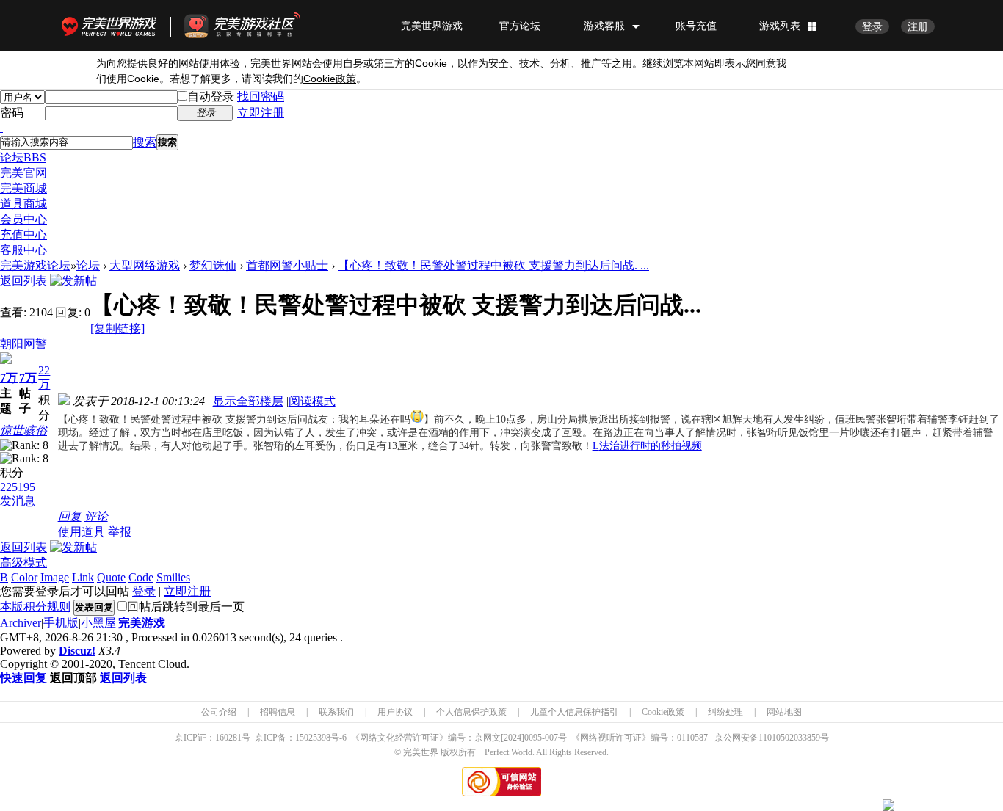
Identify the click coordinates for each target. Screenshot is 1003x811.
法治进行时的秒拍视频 (647, 445)
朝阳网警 (23, 344)
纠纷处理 (725, 712)
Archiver (20, 623)
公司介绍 (218, 712)
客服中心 (23, 250)
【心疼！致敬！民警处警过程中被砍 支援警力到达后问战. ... (493, 265)
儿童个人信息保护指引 (574, 712)
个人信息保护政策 (471, 712)
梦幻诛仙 (212, 265)
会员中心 (23, 219)
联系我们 (336, 712)
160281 (228, 737)
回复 (70, 516)
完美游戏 (141, 623)
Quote (111, 577)
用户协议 (395, 712)
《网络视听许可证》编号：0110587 (639, 737)
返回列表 (23, 280)
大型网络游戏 (144, 265)
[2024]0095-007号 (534, 737)
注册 (918, 26)
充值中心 (23, 234)
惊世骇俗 (23, 430)
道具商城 (23, 203)
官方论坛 (519, 26)
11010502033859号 (793, 737)
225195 (17, 487)
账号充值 (696, 26)
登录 (872, 26)
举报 (119, 531)
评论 (96, 516)
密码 (11, 112)
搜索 (144, 142)
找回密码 (260, 96)
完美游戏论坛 (35, 265)
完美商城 (23, 188)
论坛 (23, 157)
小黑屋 (98, 623)
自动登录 (210, 96)
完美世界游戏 (112, 25)
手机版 (61, 623)
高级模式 (23, 562)
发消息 (17, 501)
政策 (329, 78)
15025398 (312, 737)
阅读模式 (312, 401)
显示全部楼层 (248, 401)
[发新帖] (73, 280)
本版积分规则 (35, 606)
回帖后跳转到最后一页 (186, 606)
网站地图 (784, 712)
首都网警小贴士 (287, 265)
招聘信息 (277, 712)
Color (24, 577)
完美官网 (23, 173)
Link (83, 577)
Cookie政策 (663, 712)
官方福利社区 (255, 25)
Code (140, 577)
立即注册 (260, 112)
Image (54, 577)
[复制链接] (117, 328)
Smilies (173, 577)
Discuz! (77, 650)
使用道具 (81, 531)
